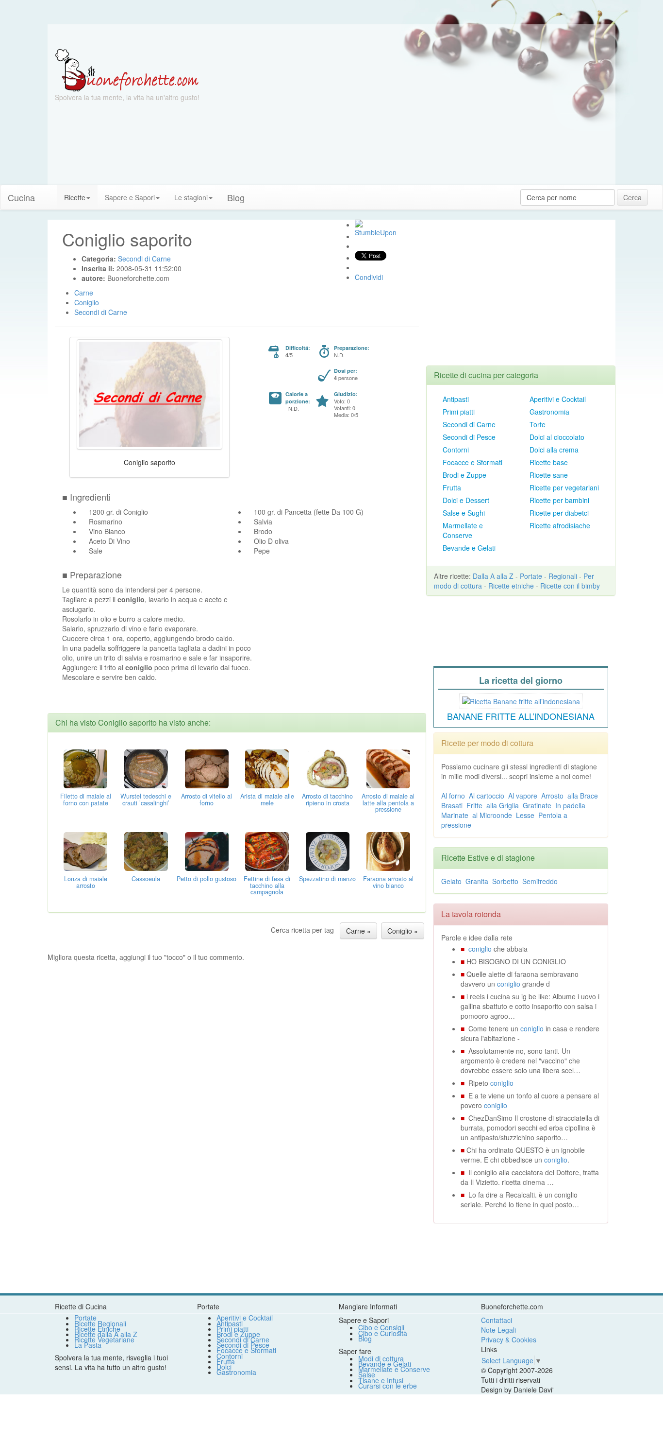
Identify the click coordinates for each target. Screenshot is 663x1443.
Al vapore (522, 795)
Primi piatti (459, 412)
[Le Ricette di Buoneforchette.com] (127, 69)
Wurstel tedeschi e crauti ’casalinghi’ (145, 799)
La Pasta (87, 1345)
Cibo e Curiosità (382, 1333)
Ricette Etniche (97, 1329)
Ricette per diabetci (559, 513)
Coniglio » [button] (402, 931)
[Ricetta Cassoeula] (146, 850)
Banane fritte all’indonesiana (521, 716)
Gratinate (537, 805)
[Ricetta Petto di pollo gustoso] (207, 850)
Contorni (456, 449)
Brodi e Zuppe (464, 475)
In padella (570, 805)
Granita (476, 881)
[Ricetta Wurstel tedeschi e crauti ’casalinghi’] (146, 767)
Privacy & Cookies (508, 1339)
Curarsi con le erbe (387, 1386)
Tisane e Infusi (380, 1380)
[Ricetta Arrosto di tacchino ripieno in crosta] (327, 767)
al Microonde (492, 815)
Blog (365, 1338)
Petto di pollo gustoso (206, 878)
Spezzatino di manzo (327, 878)
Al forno (453, 795)
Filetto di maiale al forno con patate (85, 799)
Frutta (452, 487)
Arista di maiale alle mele (267, 799)
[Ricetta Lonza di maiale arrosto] (85, 850)
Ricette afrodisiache (560, 525)
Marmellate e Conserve (463, 530)
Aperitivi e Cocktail (558, 399)
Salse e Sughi (464, 513)
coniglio (480, 949)
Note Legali (498, 1330)
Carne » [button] (358, 931)
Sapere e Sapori (130, 197)
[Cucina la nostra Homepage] (49, 192)
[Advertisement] (426, 117)
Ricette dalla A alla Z (105, 1334)
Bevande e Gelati (469, 548)
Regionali (562, 576)
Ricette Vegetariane (104, 1339)
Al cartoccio (486, 795)
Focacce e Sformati (472, 462)
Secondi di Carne (469, 424)
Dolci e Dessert (466, 500)
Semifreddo (540, 881)
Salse (366, 1374)
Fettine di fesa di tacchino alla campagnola (267, 885)
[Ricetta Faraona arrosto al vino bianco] (388, 850)
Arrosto (552, 795)
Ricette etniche (511, 586)
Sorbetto (505, 881)
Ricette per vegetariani (564, 487)
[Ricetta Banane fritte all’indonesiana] (521, 700)
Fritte (474, 805)
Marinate (454, 815)
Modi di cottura (381, 1358)
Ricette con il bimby (570, 586)
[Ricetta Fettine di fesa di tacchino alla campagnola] (267, 850)
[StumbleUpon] (359, 223)
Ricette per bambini (559, 500)
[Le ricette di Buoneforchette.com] (331, 36)
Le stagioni (191, 197)
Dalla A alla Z (493, 576)
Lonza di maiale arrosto (85, 882)
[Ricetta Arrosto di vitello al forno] (207, 767)
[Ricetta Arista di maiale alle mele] (267, 767)
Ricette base (549, 462)
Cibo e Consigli (381, 1327)
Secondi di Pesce (469, 437)
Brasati (452, 805)
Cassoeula (146, 878)
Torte (538, 424)
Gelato (451, 881)
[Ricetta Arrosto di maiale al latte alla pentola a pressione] (388, 767)
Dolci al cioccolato (557, 437)
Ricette (74, 197)
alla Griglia (502, 805)
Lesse (525, 815)
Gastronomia (549, 412)
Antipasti (456, 399)
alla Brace (582, 795)
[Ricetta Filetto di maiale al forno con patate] (85, 767)
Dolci (224, 1367)
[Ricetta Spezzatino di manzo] (327, 850)
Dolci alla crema (554, 449)
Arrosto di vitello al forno (206, 799)
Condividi (369, 277)
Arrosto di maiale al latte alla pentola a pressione (388, 803)
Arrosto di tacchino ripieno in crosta (327, 799)
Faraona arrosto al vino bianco (388, 882)
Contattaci (496, 1320)
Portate (531, 576)
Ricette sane (549, 475)
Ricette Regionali (100, 1323)
